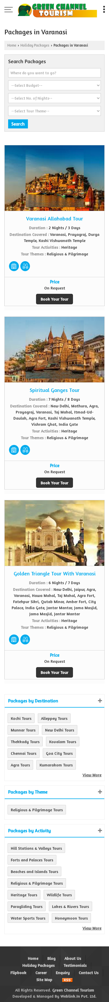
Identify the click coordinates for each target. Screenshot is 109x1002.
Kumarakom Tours (56, 764)
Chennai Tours (23, 753)
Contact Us (89, 972)
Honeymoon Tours (71, 918)
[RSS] (67, 979)
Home (11, 45)
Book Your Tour (54, 298)
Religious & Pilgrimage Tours (37, 809)
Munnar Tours (23, 729)
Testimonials (75, 965)
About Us (73, 958)
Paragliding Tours (26, 906)
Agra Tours (20, 764)
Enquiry (63, 972)
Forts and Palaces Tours (32, 859)
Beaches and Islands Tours (34, 871)
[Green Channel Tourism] (57, 10)
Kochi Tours (21, 718)
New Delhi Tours (59, 729)
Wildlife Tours (59, 894)
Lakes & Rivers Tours (70, 906)
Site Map (44, 979)
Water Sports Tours (28, 918)
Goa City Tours (59, 753)
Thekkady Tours (25, 741)
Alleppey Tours (54, 718)
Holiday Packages (34, 45)
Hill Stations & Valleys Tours (36, 848)
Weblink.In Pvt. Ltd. (78, 996)
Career (41, 972)
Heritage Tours (24, 894)
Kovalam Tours (62, 741)
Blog (51, 958)
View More (92, 774)
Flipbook (18, 972)
